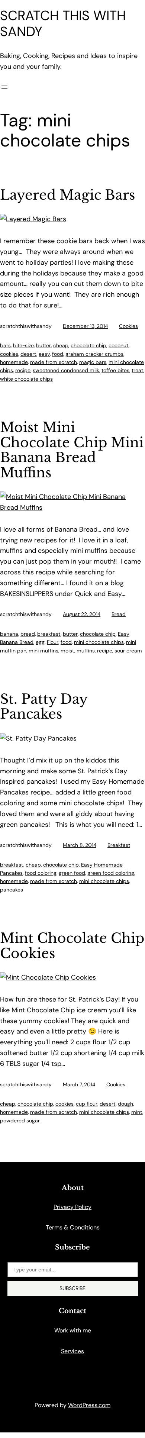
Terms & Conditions (73, 1227)
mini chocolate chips (99, 642)
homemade (14, 362)
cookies (9, 354)
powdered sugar (20, 1120)
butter (43, 345)
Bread (119, 614)
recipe (22, 370)
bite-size (23, 345)
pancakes (11, 889)
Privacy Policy (72, 1207)
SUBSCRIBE (72, 1288)
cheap (60, 345)
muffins (86, 650)
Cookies (128, 326)
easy (44, 354)
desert (28, 354)
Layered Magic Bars (67, 195)
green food (72, 873)
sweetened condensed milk (66, 370)
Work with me (72, 1330)
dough (125, 1103)
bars (5, 345)
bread (27, 634)
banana (9, 634)
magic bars (92, 362)
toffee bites (115, 370)
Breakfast (118, 845)
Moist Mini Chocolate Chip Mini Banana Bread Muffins (72, 450)
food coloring (41, 873)
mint (136, 1112)
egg (40, 642)
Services (72, 1351)
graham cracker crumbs (94, 354)
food (57, 354)
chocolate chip (88, 345)
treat (138, 370)
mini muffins (43, 650)
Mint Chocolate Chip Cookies (72, 946)
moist (67, 650)
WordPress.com (89, 1405)
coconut (119, 345)
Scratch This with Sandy (63, 23)
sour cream (128, 650)
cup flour (86, 1103)
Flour (52, 642)
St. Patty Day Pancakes (43, 707)
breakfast (49, 634)
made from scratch (53, 362)
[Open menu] (4, 87)
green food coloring (110, 873)
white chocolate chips (26, 378)
